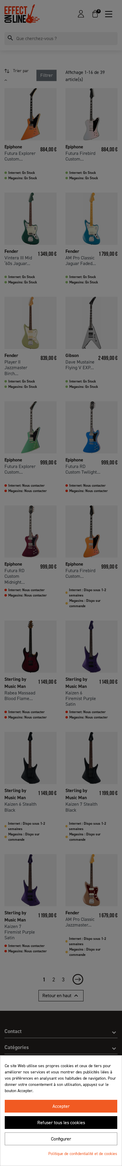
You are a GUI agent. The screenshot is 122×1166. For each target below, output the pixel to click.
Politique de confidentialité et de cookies (82, 1154)
